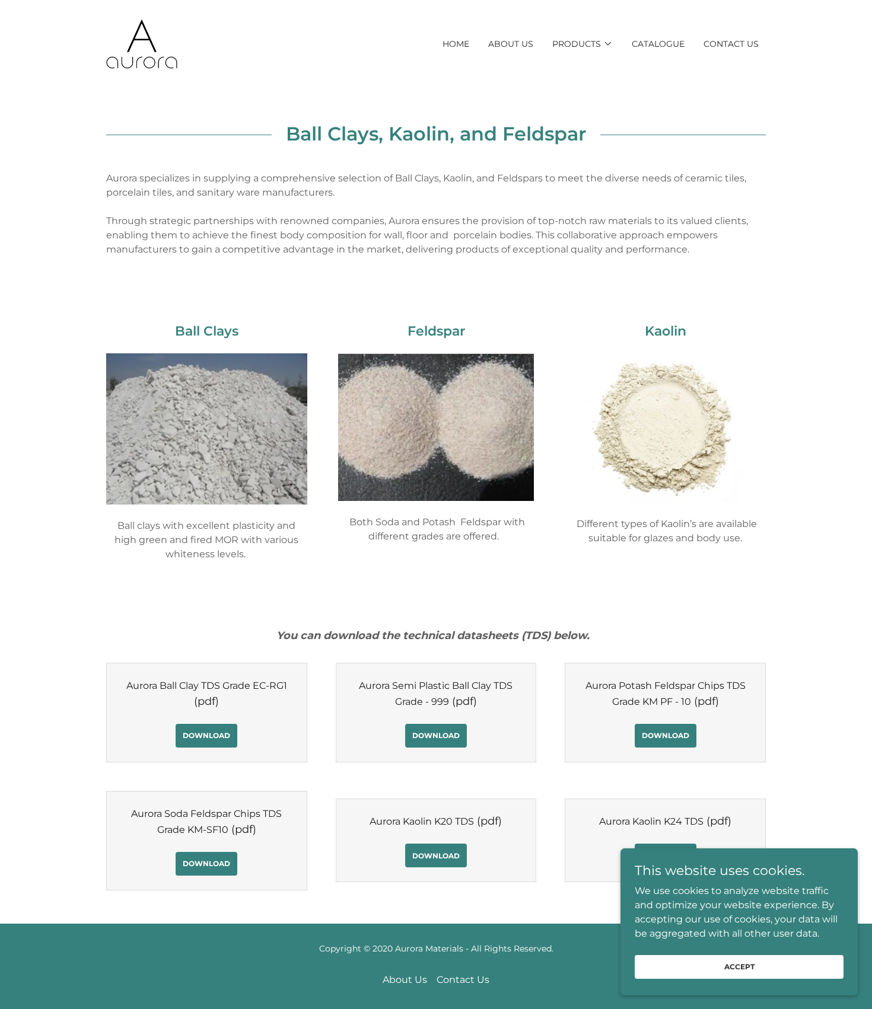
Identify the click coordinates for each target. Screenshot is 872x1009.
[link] (141, 43)
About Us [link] (510, 44)
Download (206, 735)
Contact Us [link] (731, 44)
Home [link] (456, 44)
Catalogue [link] (658, 44)
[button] (582, 44)
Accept (739, 966)
